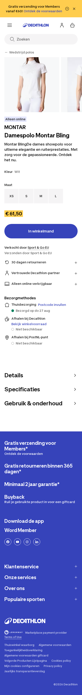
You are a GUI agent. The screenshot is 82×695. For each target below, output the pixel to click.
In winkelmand (41, 231)
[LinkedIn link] (36, 541)
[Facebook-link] (7, 541)
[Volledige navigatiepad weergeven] (6, 52)
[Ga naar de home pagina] (36, 25)
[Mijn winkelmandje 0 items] (72, 25)
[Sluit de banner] (74, 8)
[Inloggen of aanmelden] (62, 25)
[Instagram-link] (27, 541)
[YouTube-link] (17, 541)
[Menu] (9, 25)
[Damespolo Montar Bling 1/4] (31, 84)
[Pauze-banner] (67, 8)
